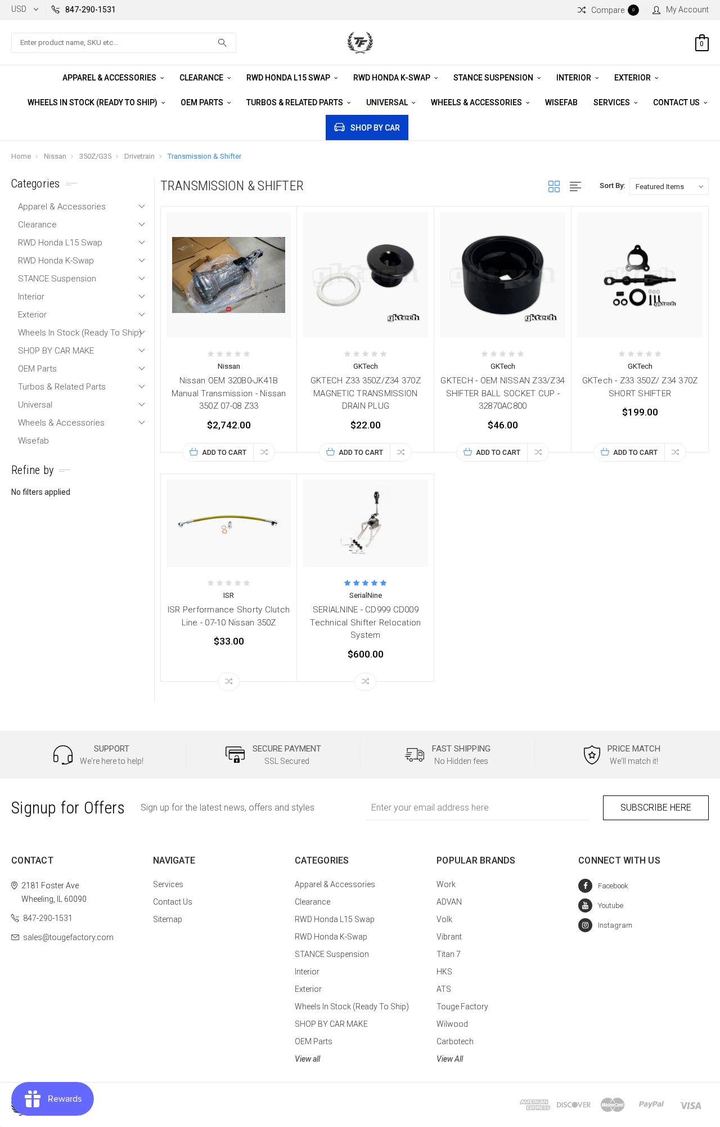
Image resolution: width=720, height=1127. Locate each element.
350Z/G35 (95, 156)
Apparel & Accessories (110, 77)
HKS (444, 971)
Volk (444, 919)
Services (612, 102)
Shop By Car (375, 127)
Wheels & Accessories (477, 102)
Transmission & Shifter (204, 156)
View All (449, 1058)
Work (446, 884)
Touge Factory (462, 1006)
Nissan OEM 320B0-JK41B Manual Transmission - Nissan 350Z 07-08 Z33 (229, 393)
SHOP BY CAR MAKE (56, 351)
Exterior (633, 77)
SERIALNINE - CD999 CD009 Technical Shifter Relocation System (365, 622)
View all (307, 1058)
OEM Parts (203, 102)
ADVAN (449, 901)
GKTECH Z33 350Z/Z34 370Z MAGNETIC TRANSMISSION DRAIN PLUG (365, 393)
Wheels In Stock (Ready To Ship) (93, 102)
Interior (574, 77)
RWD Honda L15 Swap (289, 77)
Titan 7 (448, 954)
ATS (443, 989)
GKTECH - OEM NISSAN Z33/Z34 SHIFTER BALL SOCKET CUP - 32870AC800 (502, 393)
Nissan (55, 156)
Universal (388, 102)
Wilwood (452, 1023)
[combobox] (123, 43)
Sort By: (612, 185)
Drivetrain (139, 156)
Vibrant (449, 936)
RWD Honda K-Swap (392, 77)
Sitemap (167, 919)
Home (21, 156)
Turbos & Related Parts (295, 102)
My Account (687, 9)
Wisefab (561, 102)
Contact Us (677, 102)
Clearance (202, 77)
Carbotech (455, 1041)
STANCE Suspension (494, 77)
